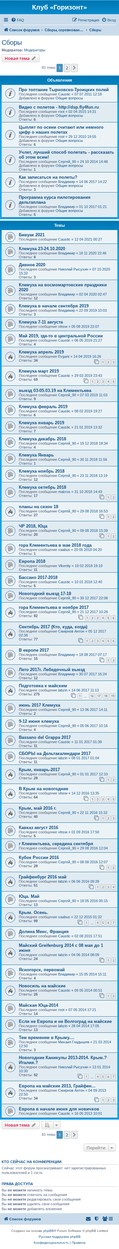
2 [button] (67, 68)
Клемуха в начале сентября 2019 (54, 305)
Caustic (64, 94)
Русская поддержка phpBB (60, 1236)
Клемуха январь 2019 (41, 422)
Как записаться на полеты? (48, 177)
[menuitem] (17, 20)
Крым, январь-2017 (39, 769)
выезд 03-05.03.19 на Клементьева (55, 390)
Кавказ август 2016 (38, 827)
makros (64, 492)
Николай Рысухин (73, 269)
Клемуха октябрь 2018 (42, 487)
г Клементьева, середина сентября (56, 843)
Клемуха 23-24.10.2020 (42, 248)
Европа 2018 (32, 561)
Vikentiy (64, 566)
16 (92, 696)
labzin (62, 690)
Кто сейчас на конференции (31, 1162)
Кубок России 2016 (39, 857)
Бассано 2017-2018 (38, 577)
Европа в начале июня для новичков (59, 1108)
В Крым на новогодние (43, 788)
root (61, 112)
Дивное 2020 (32, 264)
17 (98, 696)
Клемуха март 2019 (39, 371)
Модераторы (34, 50)
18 (105, 696)
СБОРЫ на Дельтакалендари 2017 (55, 753)
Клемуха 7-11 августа (41, 322)
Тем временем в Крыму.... (46, 1037)
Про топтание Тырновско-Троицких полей (64, 89)
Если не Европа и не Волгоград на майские (65, 1021)
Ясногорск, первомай (42, 969)
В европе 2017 (34, 650)
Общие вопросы (69, 98)
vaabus (64, 550)
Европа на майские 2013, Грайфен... (57, 1085)
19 (112, 696)
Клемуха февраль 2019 (43, 406)
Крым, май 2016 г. (38, 808)
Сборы (12, 42)
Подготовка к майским (43, 685)
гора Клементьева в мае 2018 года (55, 545)
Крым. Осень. (33, 912)
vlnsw (62, 326)
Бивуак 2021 (32, 234)
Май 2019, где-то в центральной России (61, 335)
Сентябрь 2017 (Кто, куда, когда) (53, 626)
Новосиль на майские (42, 985)
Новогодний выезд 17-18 (45, 593)
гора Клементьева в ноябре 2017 (54, 607)
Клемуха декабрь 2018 (42, 438)
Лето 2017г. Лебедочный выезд (52, 669)
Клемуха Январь (36, 455)
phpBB (48, 1231)
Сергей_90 (67, 162)
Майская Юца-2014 (38, 1005)
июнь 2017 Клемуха (39, 705)
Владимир (66, 182)
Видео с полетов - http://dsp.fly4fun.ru (59, 107)
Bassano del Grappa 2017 (45, 737)
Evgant (63, 356)
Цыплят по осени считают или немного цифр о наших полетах (61, 130)
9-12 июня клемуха (39, 721)
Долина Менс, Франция (44, 931)
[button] (74, 68)
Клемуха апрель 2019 (41, 352)
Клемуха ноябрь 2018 (41, 471)
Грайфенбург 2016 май (42, 876)
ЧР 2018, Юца (33, 526)
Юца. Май (29, 896)
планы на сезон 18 (38, 506)
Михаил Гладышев (73, 1042)
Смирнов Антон (71, 631)
